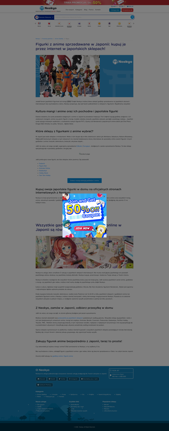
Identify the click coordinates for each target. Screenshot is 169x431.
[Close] (104, 196)
